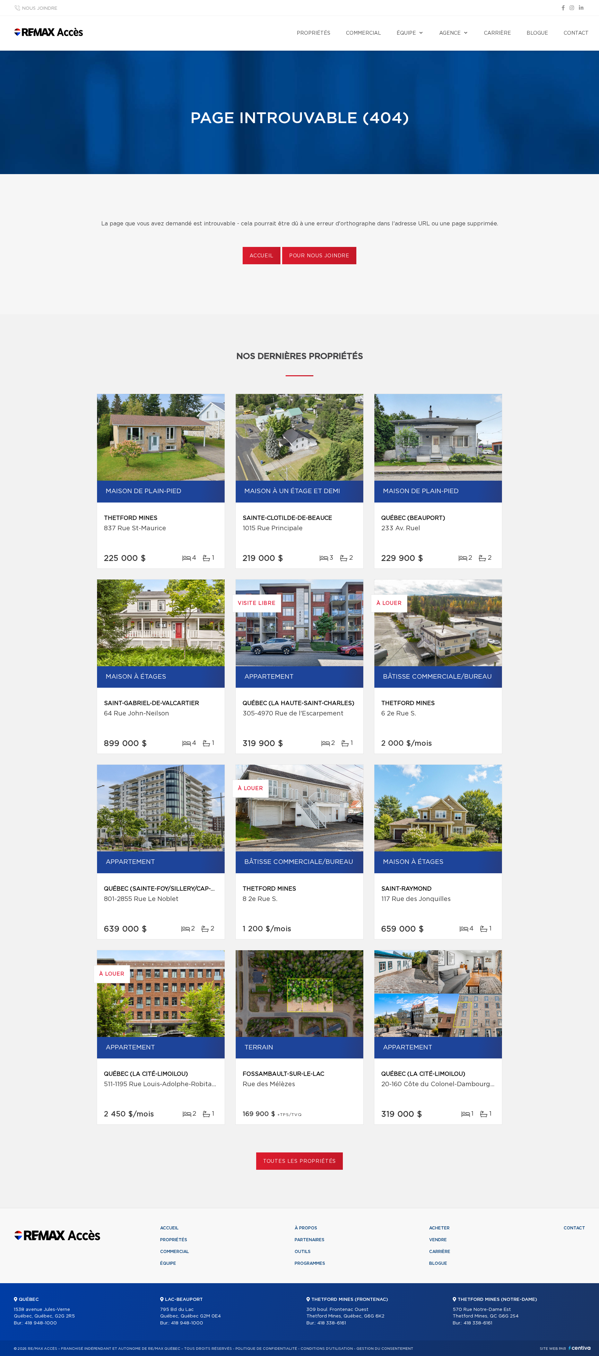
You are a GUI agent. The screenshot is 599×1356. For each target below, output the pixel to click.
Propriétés (313, 33)
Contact (576, 33)
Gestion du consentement (384, 1348)
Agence (450, 33)
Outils (303, 1252)
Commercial (363, 33)
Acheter (439, 1228)
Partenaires (309, 1240)
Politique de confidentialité (266, 1348)
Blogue (537, 33)
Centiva (579, 1348)
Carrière (497, 33)
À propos (306, 1228)
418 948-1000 (41, 1323)
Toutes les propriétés (299, 1161)
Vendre (438, 1240)
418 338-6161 (331, 1323)
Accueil (262, 256)
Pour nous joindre (319, 256)
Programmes (310, 1263)
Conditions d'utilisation (327, 1348)
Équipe (406, 33)
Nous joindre (39, 8)
